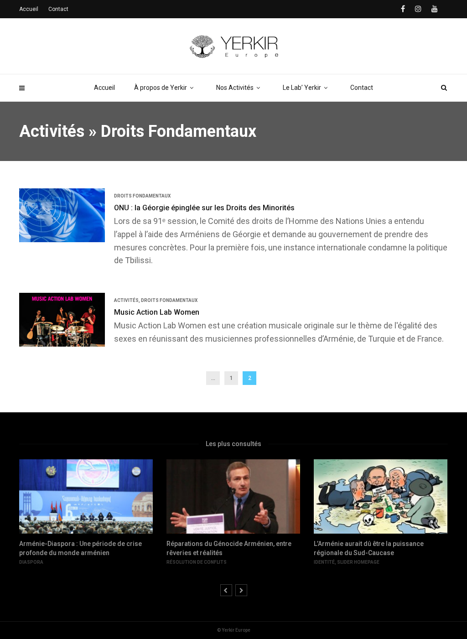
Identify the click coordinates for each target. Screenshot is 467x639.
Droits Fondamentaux (178, 131)
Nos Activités (235, 87)
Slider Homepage (358, 562)
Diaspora (31, 562)
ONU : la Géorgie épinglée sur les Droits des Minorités (204, 207)
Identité (324, 562)
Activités (51, 131)
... (213, 378)
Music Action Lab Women (156, 312)
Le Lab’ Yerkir (302, 87)
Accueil (104, 87)
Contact (361, 87)
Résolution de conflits (196, 562)
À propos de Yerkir (160, 87)
